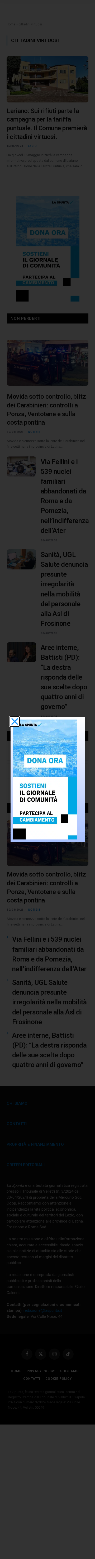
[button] (14, 721)
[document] (47, 779)
